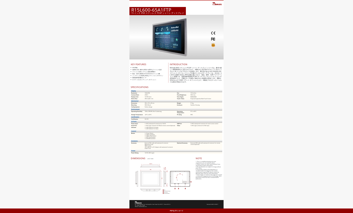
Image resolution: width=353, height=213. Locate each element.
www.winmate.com (143, 206)
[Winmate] (217, 4)
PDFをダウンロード (176, 211)
